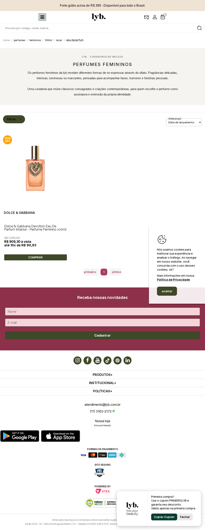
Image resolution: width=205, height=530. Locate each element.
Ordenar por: (175, 118)
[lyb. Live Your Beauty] (96, 17)
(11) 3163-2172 (101, 411)
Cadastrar (102, 335)
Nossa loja (102, 421)
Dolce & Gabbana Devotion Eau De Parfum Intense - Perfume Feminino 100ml (35, 227)
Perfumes (19, 40)
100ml (48, 40)
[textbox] (102, 28)
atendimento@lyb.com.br (102, 405)
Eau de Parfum (74, 40)
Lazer (59, 40)
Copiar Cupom (164, 517)
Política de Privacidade (173, 279)
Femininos (35, 40)
